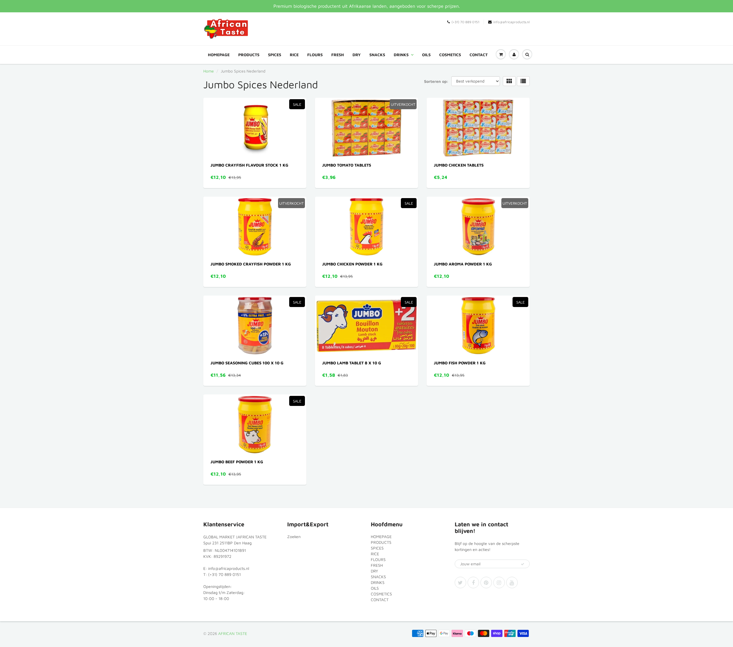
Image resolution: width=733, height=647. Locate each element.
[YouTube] (512, 582)
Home (208, 71)
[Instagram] (499, 582)
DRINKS (401, 54)
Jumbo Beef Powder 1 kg (236, 461)
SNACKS (377, 54)
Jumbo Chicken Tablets (459, 165)
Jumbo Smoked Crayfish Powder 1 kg (250, 263)
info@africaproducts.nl (511, 22)
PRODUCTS (248, 54)
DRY (356, 54)
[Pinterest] (486, 582)
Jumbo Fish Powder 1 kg (460, 362)
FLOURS (315, 54)
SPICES (274, 54)
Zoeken (294, 536)
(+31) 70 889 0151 (465, 22)
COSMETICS (450, 54)
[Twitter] (460, 582)
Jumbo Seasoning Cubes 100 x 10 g (246, 362)
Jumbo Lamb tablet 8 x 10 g (351, 362)
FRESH (337, 54)
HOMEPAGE (219, 54)
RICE (294, 54)
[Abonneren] (523, 564)
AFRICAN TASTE (232, 633)
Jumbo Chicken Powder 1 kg (352, 263)
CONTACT (479, 54)
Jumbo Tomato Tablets (346, 165)
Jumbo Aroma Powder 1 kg (463, 263)
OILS (426, 54)
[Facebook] (473, 582)
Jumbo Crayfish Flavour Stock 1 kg (249, 165)
